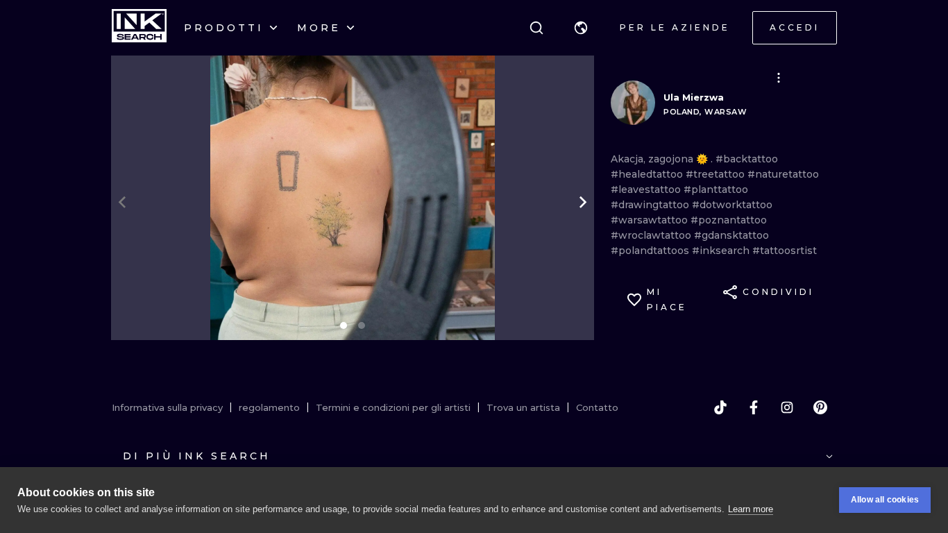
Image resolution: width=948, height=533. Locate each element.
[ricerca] (536, 27)
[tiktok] (720, 407)
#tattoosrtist (784, 250)
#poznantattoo (729, 220)
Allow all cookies (885, 500)
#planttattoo (716, 189)
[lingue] (581, 27)
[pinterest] (820, 407)
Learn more (750, 509)
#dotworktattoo (732, 204)
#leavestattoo (647, 189)
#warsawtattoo (651, 220)
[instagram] (787, 407)
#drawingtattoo (651, 204)
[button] (581, 27)
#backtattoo (747, 159)
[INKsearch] (139, 28)
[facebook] (753, 407)
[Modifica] (778, 77)
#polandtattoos (651, 250)
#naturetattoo (783, 174)
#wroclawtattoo (652, 235)
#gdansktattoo (731, 235)
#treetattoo (716, 174)
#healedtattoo (648, 174)
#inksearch (722, 250)
